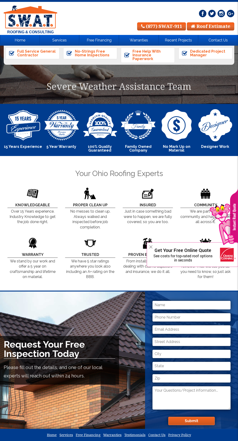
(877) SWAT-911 (163, 26)
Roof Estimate (212, 26)
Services (59, 40)
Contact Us (218, 40)
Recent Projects (178, 40)
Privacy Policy (179, 435)
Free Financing (99, 40)
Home (20, 40)
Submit (191, 421)
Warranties (139, 40)
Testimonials (134, 435)
